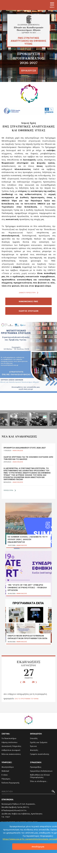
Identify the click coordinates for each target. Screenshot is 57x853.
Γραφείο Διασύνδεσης (39, 754)
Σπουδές (34, 738)
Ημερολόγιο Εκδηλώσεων (41, 771)
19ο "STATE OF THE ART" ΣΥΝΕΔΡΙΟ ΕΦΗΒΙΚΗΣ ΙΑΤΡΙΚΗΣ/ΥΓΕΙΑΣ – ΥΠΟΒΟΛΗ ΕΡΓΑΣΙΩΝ (27, 587)
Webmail (5, 771)
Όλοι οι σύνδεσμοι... (39, 781)
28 (33, 681)
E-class (5, 775)
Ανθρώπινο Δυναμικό (11, 750)
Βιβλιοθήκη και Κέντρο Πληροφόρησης (40, 776)
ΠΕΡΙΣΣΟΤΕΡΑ (8, 490)
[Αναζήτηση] (53, 792)
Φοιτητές (34, 750)
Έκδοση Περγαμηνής (10, 782)
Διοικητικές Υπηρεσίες (11, 746)
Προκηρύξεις (35, 767)
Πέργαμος (6, 779)
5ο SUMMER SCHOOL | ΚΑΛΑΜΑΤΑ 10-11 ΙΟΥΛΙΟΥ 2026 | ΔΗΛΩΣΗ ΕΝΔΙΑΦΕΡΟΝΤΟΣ (28, 539)
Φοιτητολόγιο (8, 767)
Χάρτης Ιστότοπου (9, 742)
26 (23, 681)
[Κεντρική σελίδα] (28, 24)
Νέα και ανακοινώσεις (11, 754)
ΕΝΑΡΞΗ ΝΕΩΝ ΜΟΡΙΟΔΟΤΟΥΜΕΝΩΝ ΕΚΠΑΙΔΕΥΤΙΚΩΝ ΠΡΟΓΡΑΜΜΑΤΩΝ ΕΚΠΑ (27, 637)
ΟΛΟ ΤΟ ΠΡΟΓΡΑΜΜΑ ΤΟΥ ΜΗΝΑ (26, 699)
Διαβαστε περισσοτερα (27, 293)
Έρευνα (33, 746)
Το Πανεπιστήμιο (9, 738)
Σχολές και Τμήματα (38, 742)
